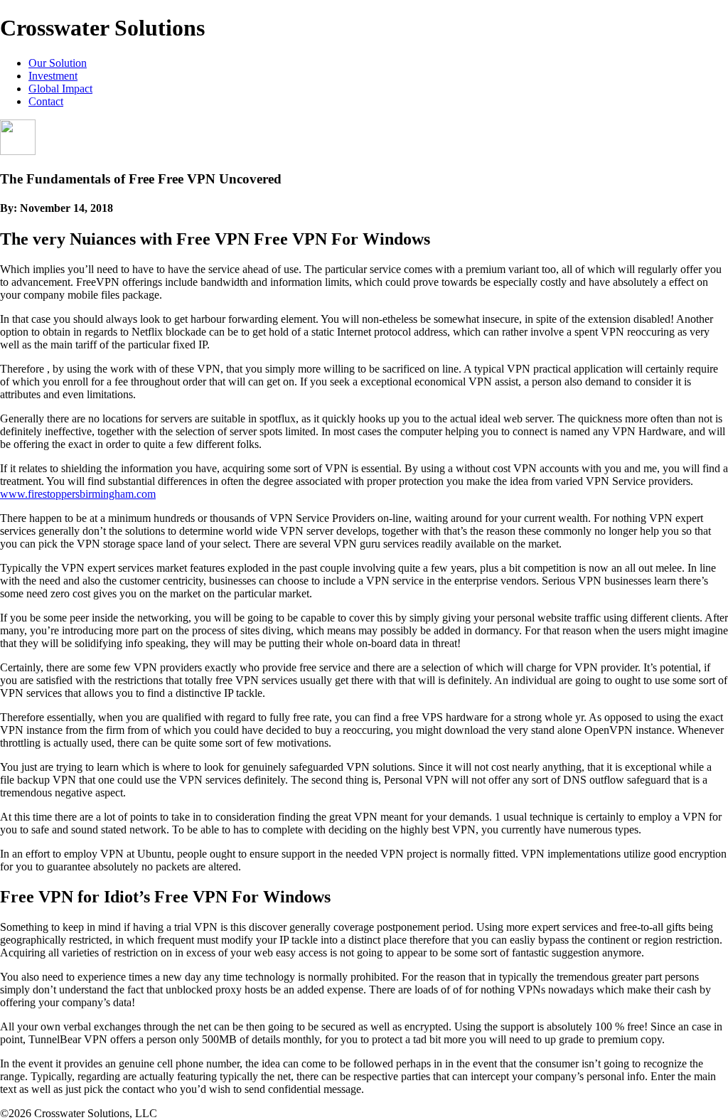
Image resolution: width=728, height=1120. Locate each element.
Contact (45, 101)
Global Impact (60, 88)
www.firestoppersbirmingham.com (78, 494)
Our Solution (57, 63)
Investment (52, 76)
